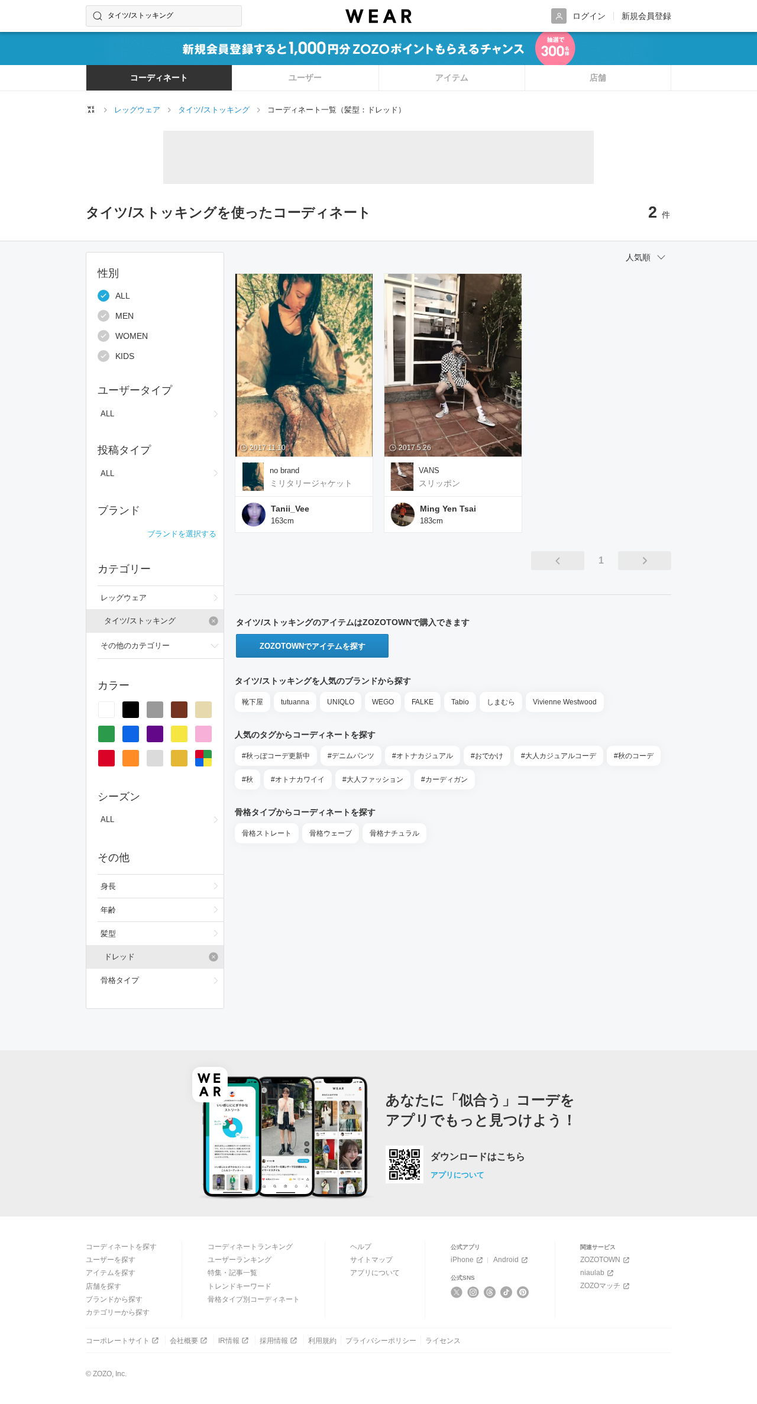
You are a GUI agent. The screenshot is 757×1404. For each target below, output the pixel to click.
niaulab (592, 1273)
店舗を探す (103, 1286)
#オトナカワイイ (298, 779)
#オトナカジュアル (422, 756)
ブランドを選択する (181, 533)
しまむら (501, 702)
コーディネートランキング (250, 1247)
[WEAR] (378, 16)
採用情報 (274, 1341)
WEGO (383, 702)
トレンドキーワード (239, 1286)
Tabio (460, 702)
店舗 (598, 77)
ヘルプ (360, 1247)
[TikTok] (506, 1292)
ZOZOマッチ (600, 1286)
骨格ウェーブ (330, 833)
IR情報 (229, 1341)
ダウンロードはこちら (478, 1157)
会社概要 (184, 1341)
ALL (122, 295)
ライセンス (443, 1340)
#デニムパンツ (351, 756)
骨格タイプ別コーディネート (254, 1299)
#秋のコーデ (634, 756)
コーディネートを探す (121, 1247)
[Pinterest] (523, 1292)
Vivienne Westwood (565, 702)
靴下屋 (252, 702)
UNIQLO (340, 702)
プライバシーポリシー (380, 1340)
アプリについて (457, 1175)
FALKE (423, 702)
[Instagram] (473, 1292)
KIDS (124, 356)
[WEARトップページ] (91, 109)
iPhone (462, 1260)
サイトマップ (371, 1260)
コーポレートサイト (118, 1341)
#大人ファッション (372, 779)
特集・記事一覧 (232, 1273)
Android (506, 1260)
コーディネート (159, 77)
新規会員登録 (646, 16)
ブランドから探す (114, 1299)
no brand (284, 470)
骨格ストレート (267, 833)
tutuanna (295, 702)
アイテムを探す (110, 1273)
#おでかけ (487, 756)
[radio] (106, 710)
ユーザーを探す (110, 1260)
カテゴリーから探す (118, 1312)
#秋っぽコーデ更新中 (276, 756)
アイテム (451, 77)
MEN (124, 316)
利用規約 (322, 1340)
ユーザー (305, 77)
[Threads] (490, 1292)
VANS (429, 470)
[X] (457, 1292)
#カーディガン (444, 779)
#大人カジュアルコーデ (558, 756)
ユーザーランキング (239, 1260)
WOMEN (131, 336)
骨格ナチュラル (394, 833)
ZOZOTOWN (600, 1260)
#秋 (247, 779)
